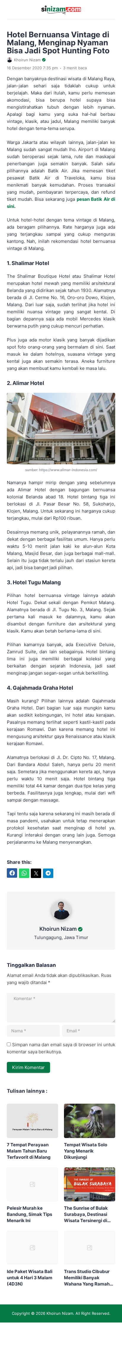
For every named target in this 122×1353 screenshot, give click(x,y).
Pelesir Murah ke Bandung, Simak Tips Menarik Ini (29, 1214)
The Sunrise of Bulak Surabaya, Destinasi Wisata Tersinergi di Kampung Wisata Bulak (89, 1214)
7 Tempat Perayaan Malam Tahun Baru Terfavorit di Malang (29, 1151)
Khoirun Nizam (58, 929)
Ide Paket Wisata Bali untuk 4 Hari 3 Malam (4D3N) (29, 1278)
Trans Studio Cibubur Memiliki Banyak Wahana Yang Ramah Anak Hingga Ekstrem (87, 1278)
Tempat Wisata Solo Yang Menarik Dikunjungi (85, 1151)
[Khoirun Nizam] (61, 921)
